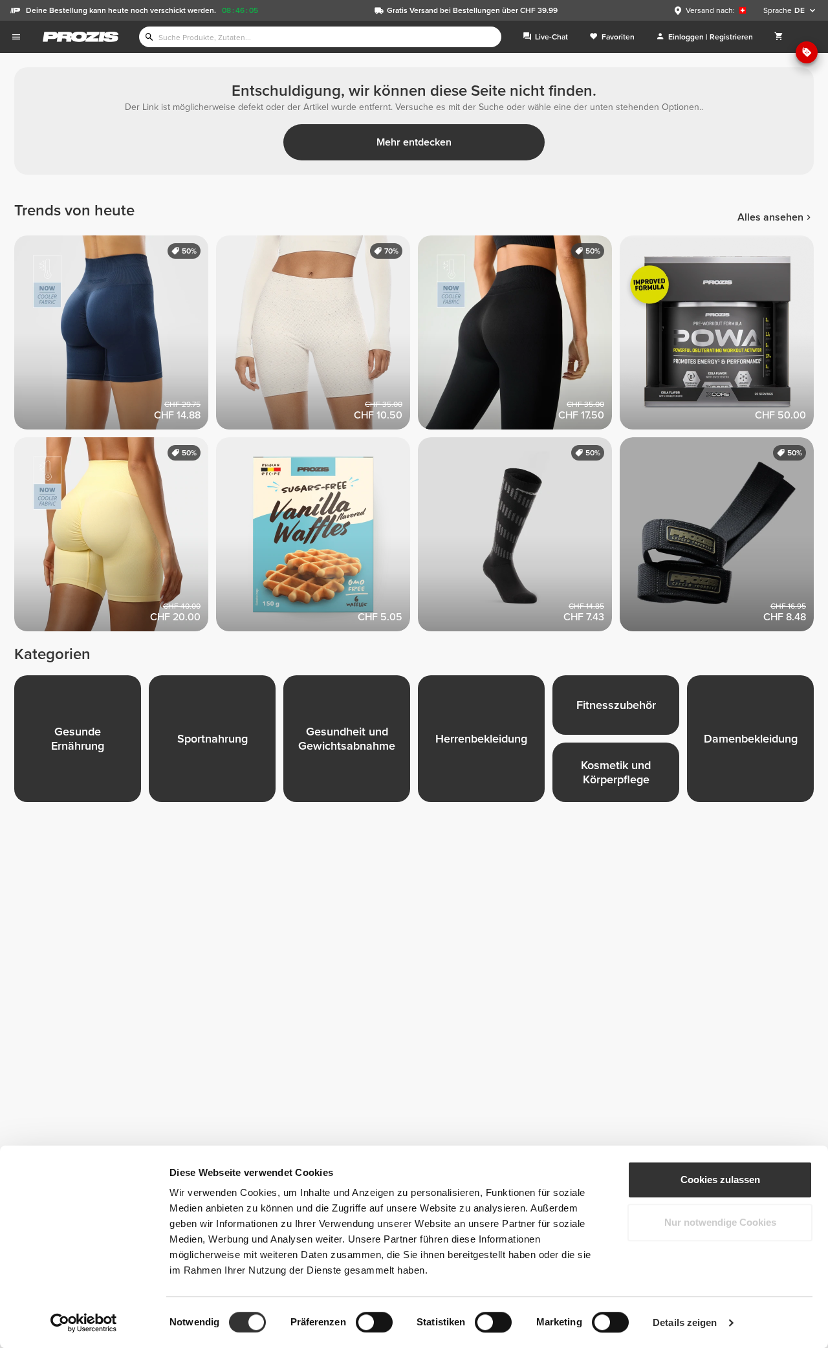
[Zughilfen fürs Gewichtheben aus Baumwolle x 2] (721, 538)
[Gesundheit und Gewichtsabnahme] (350, 742)
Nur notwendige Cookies (720, 1222)
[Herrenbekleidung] (485, 742)
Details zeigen (685, 1322)
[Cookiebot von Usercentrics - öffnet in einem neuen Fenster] (83, 1322)
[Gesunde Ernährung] (81, 742)
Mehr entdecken (414, 142)
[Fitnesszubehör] (619, 709)
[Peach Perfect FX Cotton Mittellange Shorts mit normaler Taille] (317, 336)
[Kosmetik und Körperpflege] (619, 776)
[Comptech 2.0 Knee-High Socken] (519, 538)
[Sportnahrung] (216, 742)
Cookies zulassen (720, 1179)
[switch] (374, 1322)
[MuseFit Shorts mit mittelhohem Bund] (115, 538)
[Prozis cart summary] (779, 37)
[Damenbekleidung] (754, 742)
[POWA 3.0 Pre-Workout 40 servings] (721, 336)
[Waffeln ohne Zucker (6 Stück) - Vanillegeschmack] (317, 538)
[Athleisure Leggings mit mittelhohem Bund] (519, 336)
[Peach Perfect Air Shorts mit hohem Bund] (115, 336)
